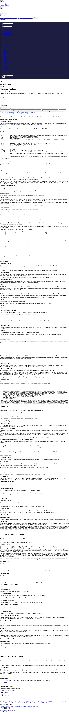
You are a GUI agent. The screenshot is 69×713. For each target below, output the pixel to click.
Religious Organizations (8, 47)
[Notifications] (1, 8)
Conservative (6, 58)
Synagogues (6, 57)
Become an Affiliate (11, 706)
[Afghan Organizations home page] (5, 4)
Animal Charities (7, 29)
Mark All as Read (3, 13)
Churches (5, 48)
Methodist (5, 51)
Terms (24, 706)
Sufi (4, 55)
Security (30, 706)
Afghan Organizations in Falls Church (47, 701)
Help (16, 706)
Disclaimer (27, 706)
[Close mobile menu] (3, 1)
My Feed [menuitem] (2, 18)
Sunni (5, 56)
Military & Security (7, 40)
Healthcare (12, 71)
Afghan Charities (21, 699)
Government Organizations (8, 36)
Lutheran (5, 50)
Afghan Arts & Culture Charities (12, 699)
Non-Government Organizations (9, 42)
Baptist (5, 49)
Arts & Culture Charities (8, 30)
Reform (5, 60)
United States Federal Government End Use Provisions (9, 111)
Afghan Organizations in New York (27, 702)
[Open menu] (1, 1)
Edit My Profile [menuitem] (6, 18)
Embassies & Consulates (6, 71)
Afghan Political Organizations (5, 700)
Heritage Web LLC (8, 710)
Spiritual (5, 68)
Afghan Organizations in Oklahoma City (41, 702)
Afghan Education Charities (39, 699)
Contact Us (63, 111)
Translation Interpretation (43, 111)
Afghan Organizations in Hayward (60, 701)
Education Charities (7, 31)
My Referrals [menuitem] (15, 18)
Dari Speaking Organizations (25, 700)
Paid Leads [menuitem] (25, 18)
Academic (5, 63)
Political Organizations (8, 45)
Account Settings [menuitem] (30, 18)
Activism (5, 64)
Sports (5, 69)
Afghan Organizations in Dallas (24, 701)
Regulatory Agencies (7, 41)
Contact (4, 706)
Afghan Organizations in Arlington (36, 700)
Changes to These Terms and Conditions (54, 111)
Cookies (21, 706)
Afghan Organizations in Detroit (35, 701)
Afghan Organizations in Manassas (15, 702)
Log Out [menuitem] (36, 18)
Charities (5, 28)
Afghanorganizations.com (4, 5)
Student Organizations (7, 62)
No (3, 86)
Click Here (5, 682)
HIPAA (33, 706)
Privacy (18, 706)
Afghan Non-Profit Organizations (62, 699)
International (6, 67)
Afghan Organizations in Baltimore (12, 701)
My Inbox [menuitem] (11, 18)
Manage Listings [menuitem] (20, 18)
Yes (1, 86)
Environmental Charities (8, 32)
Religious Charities (7, 35)
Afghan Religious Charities (15, 700)
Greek (5, 65)
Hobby (5, 66)
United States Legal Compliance (24, 111)
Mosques (5, 53)
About (1, 706)
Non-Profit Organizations (8, 46)
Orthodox (5, 59)
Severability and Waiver (34, 111)
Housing (15, 71)
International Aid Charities (8, 34)
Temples (5, 61)
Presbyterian (6, 52)
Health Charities (6, 33)
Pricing (7, 706)
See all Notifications (3, 15)
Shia (4, 54)
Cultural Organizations (8, 43)
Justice (5, 39)
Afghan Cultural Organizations (29, 699)
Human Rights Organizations (9, 44)
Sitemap (36, 706)
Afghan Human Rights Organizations (50, 699)
